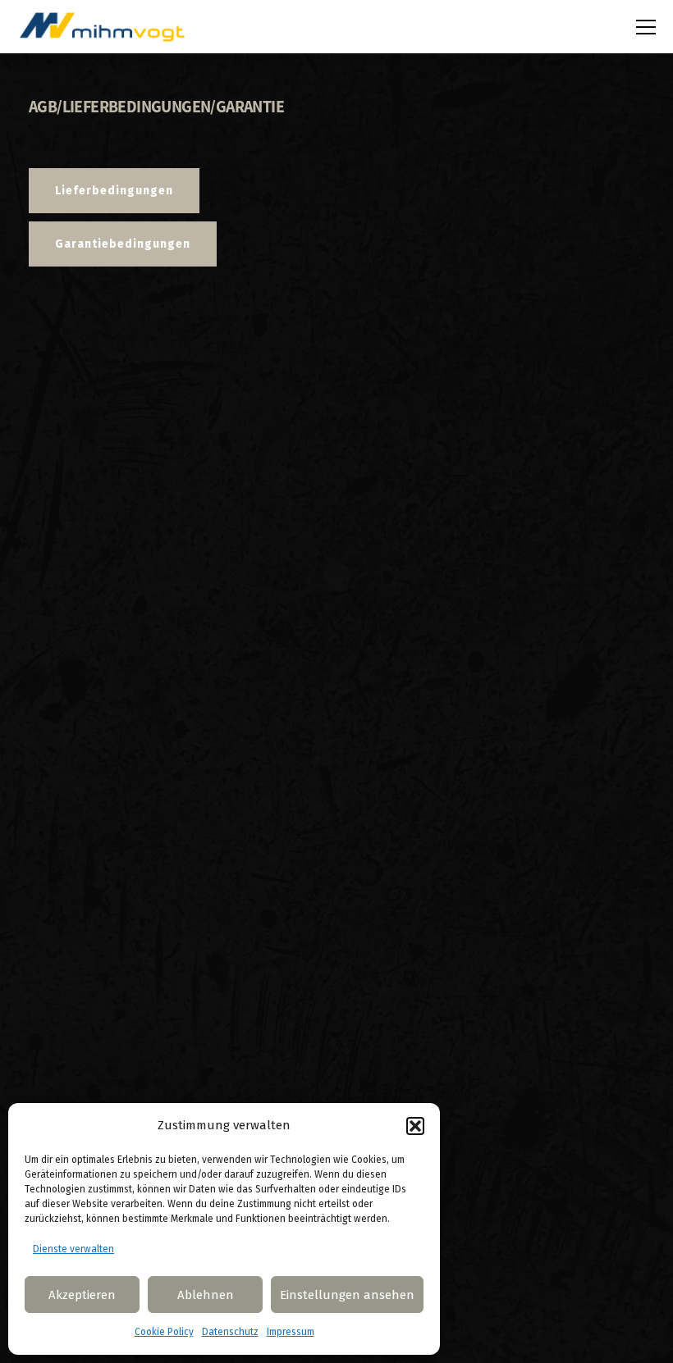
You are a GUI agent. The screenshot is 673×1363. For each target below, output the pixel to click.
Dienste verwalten (73, 1249)
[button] (415, 1126)
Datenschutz (230, 1332)
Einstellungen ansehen (347, 1295)
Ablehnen (205, 1295)
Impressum (290, 1332)
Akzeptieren (82, 1295)
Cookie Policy (164, 1332)
